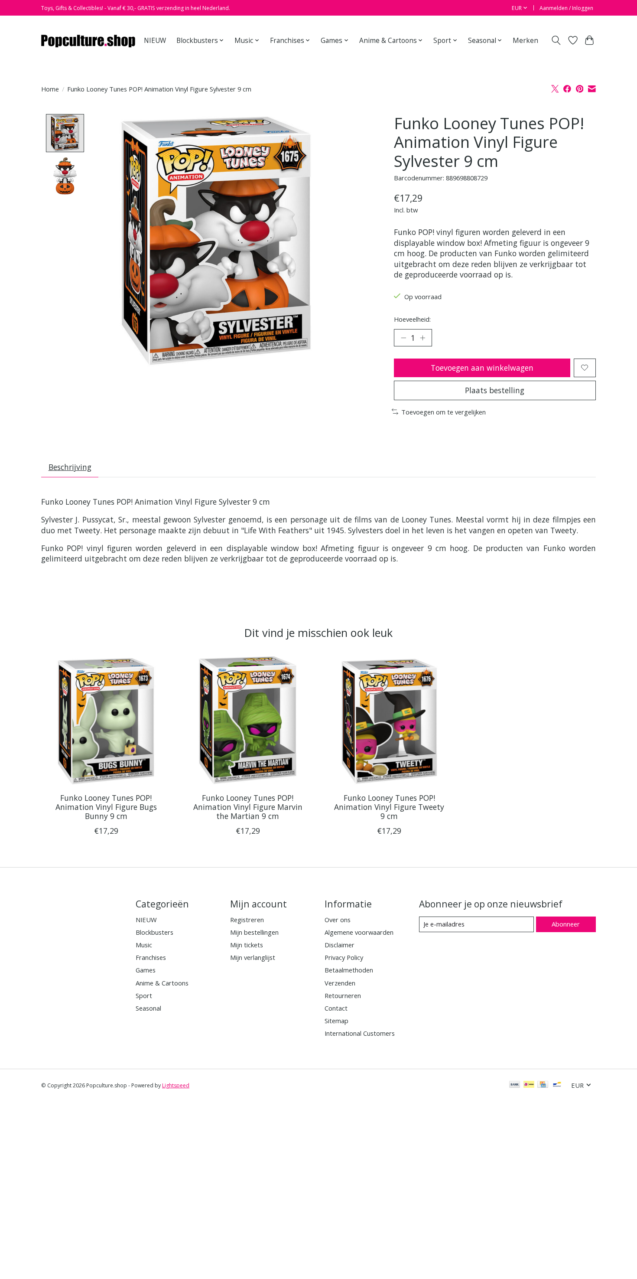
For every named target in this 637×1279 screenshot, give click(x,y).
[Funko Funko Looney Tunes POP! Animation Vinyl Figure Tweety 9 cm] (389, 721)
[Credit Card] (542, 1085)
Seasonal (148, 1008)
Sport (144, 995)
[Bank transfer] (514, 1085)
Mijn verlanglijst (252, 957)
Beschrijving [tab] (70, 467)
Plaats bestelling (494, 390)
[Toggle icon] (556, 40)
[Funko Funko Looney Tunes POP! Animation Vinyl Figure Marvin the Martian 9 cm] (247, 721)
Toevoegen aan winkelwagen (482, 367)
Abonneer (566, 924)
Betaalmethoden (349, 970)
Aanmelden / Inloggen (566, 8)
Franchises (151, 957)
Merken (525, 40)
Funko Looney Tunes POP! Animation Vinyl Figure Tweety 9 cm (389, 807)
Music (144, 944)
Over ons (338, 919)
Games (146, 970)
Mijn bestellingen (254, 932)
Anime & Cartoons (162, 983)
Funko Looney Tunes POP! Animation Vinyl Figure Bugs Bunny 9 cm (106, 807)
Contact (336, 1008)
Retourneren (343, 995)
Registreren (247, 919)
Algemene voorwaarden (359, 932)
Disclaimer (339, 944)
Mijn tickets (246, 944)
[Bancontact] (557, 1085)
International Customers (360, 1033)
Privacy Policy (344, 957)
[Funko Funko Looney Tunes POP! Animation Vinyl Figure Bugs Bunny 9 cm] (106, 721)
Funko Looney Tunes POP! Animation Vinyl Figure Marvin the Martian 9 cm (247, 807)
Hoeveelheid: (412, 319)
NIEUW (155, 40)
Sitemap (336, 1020)
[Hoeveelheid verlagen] (403, 338)
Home (50, 89)
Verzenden (340, 983)
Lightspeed (175, 1085)
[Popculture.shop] (88, 40)
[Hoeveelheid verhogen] (422, 338)
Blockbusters (154, 932)
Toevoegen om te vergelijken (443, 412)
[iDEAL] (528, 1085)
